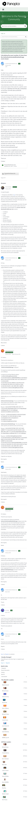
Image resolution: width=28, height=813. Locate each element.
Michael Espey (5, 690)
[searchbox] (14, 26)
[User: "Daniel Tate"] (4, 700)
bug (14, 194)
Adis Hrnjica (4, 799)
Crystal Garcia (5, 720)
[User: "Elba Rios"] (3, 785)
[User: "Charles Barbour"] (2, 187)
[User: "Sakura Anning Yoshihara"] (5, 694)
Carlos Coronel (5, 770)
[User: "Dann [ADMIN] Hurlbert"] (5, 779)
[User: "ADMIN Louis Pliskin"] (5, 735)
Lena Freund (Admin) (5, 726)
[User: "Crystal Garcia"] (4, 717)
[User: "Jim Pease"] (2, 610)
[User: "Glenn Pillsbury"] (5, 706)
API (6, 66)
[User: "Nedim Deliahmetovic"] (2, 350)
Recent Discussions (5, 670)
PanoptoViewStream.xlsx (10, 173)
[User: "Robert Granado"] (5, 682)
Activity (3, 672)
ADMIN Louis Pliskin (5, 737)
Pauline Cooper (5, 793)
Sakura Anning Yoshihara (5, 696)
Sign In (2, 654)
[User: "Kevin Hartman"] (5, 756)
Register (7, 654)
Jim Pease (7, 610)
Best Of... (3, 674)
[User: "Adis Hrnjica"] (4, 797)
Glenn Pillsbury (5, 708)
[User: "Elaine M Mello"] (5, 774)
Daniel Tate (4, 702)
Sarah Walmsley (5, 731)
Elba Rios (4, 788)
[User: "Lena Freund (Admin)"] (5, 723)
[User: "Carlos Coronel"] (5, 768)
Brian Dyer (4, 764)
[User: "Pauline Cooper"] (5, 791)
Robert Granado (5, 685)
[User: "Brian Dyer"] (4, 762)
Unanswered (14, 676)
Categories (3, 668)
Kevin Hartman (5, 758)
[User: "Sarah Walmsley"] (5, 729)
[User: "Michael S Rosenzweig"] (5, 711)
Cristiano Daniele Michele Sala (11, 63)
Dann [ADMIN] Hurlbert (5, 782)
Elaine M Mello (5, 776)
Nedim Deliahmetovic (9, 350)
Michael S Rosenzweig (5, 714)
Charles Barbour (8, 186)
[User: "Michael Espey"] (5, 688)
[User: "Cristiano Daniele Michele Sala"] (2, 63)
